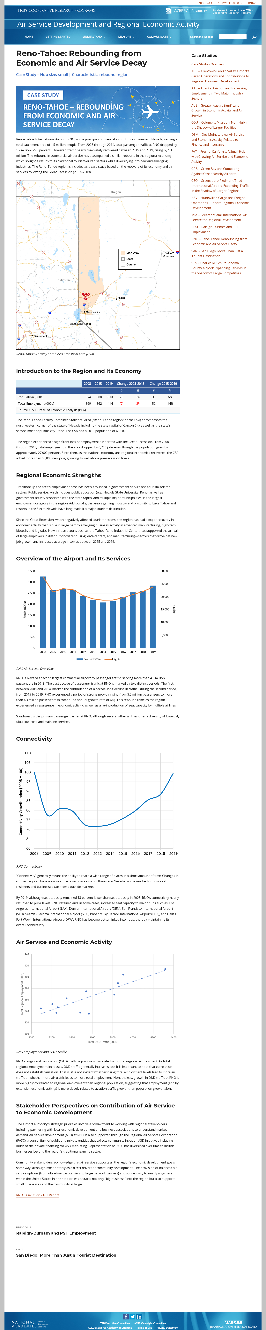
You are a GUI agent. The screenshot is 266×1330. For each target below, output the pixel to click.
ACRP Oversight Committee (150, 1323)
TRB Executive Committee (115, 1323)
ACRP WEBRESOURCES (230, 3)
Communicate (157, 36)
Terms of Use (144, 1327)
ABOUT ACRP (206, 3)
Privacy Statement (167, 1327)
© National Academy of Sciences (110, 1327)
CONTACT (252, 3)
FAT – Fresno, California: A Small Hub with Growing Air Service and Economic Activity (219, 156)
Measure (124, 36)
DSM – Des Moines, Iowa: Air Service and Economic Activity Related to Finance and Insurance (217, 139)
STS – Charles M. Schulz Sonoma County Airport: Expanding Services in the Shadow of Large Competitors (218, 268)
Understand (92, 36)
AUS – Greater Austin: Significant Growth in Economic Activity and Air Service (217, 110)
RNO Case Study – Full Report (37, 1195)
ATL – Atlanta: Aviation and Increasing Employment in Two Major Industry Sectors (219, 93)
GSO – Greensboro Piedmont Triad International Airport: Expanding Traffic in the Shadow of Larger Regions (220, 185)
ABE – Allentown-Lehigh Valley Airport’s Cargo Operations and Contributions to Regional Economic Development (220, 76)
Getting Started (58, 36)
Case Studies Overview (207, 64)
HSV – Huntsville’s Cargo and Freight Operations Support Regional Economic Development (220, 203)
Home (29, 36)
